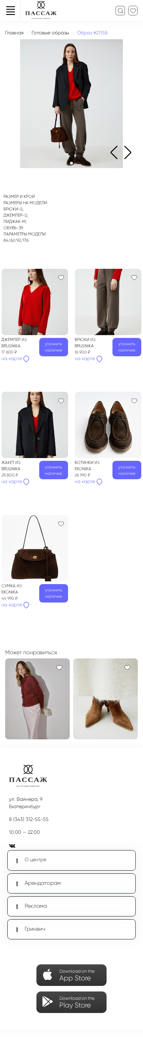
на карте (12, 358)
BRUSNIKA (10, 345)
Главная (14, 32)
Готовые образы (50, 32)
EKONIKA (83, 468)
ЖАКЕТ (8, 462)
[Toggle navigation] (10, 10)
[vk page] (14, 845)
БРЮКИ (82, 339)
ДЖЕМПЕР (11, 339)
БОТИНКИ (84, 462)
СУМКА (9, 585)
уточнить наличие (53, 346)
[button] (128, 152)
